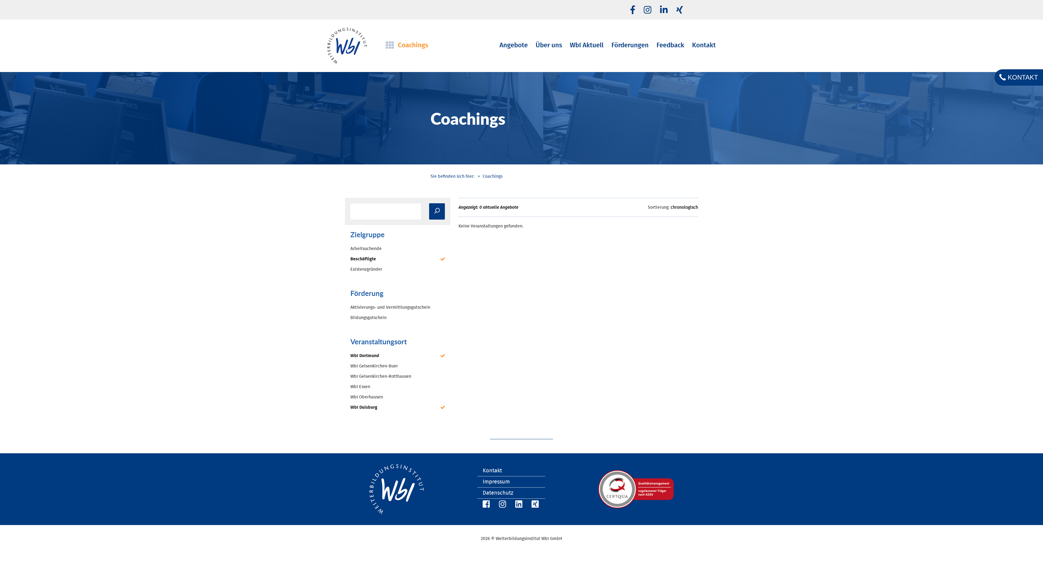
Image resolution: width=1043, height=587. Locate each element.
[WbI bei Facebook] (485, 505)
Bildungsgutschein (368, 318)
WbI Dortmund (364, 356)
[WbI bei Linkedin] (664, 10)
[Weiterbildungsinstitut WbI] (453, 176)
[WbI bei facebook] (632, 10)
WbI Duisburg (363, 407)
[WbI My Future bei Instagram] (647, 10)
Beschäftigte (363, 259)
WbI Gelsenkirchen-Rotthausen (380, 376)
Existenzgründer (366, 269)
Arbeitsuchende (366, 248)
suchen (437, 211)
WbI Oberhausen (366, 397)
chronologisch (684, 207)
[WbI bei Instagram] (502, 505)
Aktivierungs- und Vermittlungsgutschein (390, 307)
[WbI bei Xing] (679, 10)
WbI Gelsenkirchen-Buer (374, 366)
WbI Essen (360, 387)
